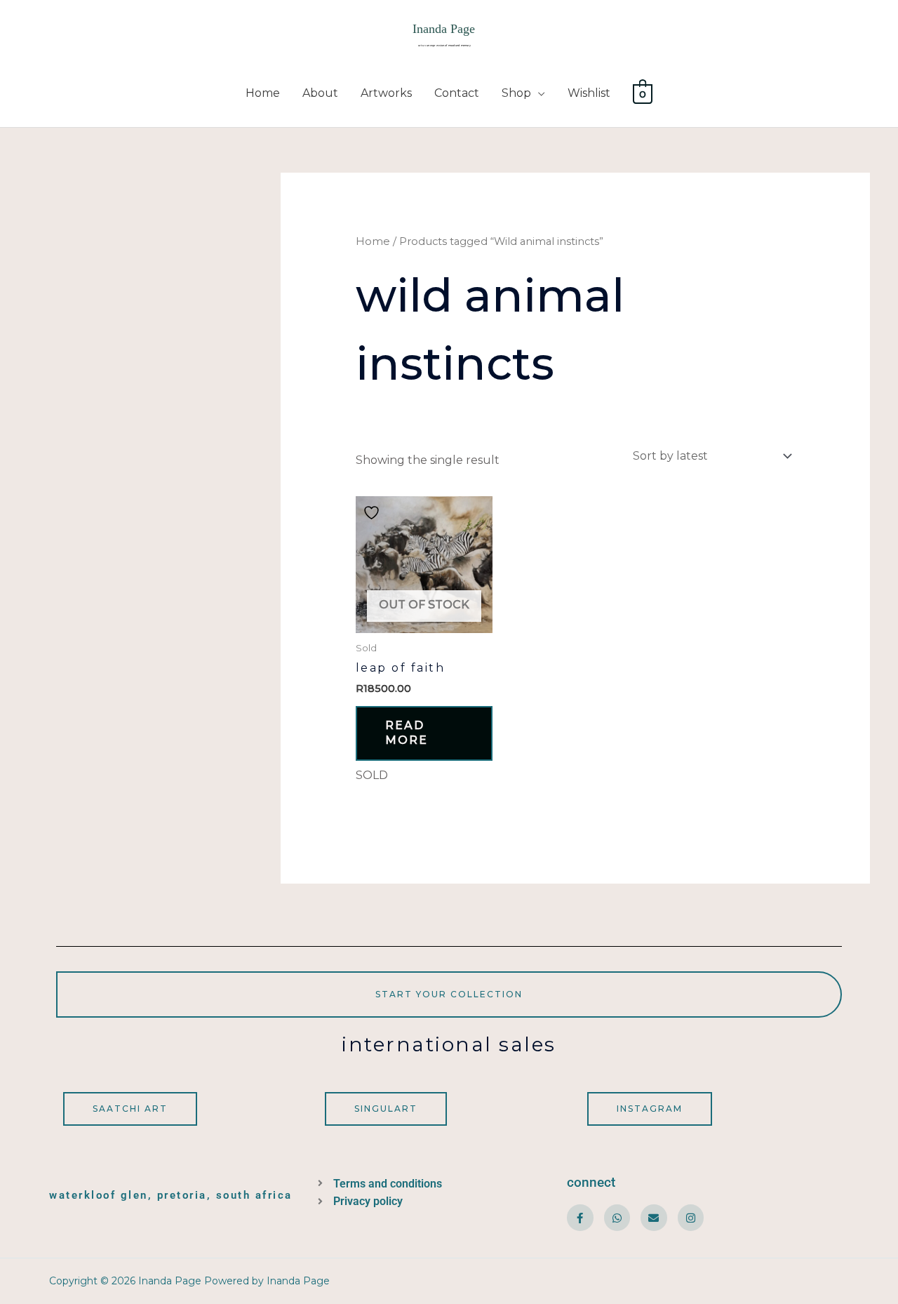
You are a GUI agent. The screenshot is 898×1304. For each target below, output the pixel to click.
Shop (516, 93)
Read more (406, 733)
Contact (456, 93)
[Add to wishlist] (373, 512)
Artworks (386, 93)
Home (263, 93)
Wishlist (589, 93)
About (320, 93)
